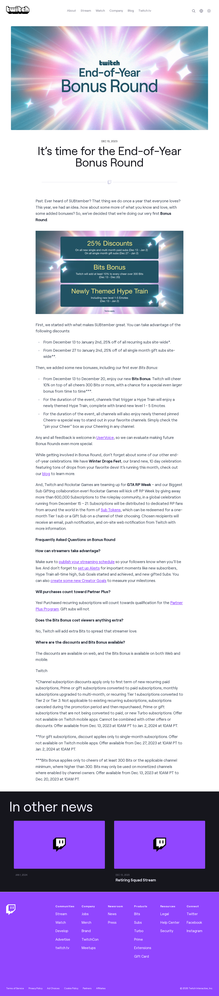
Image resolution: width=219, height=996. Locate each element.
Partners (87, 988)
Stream (86, 10)
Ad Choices (53, 988)
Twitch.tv (144, 10)
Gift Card (141, 956)
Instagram (194, 931)
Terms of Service (15, 988)
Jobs (85, 914)
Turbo (138, 931)
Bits (137, 914)
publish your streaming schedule (87, 561)
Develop (61, 931)
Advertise (62, 939)
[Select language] (201, 11)
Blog (131, 10)
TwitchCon (90, 939)
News (112, 914)
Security (166, 931)
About (71, 10)
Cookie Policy (71, 988)
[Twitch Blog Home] (17, 10)
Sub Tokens (111, 509)
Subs (138, 922)
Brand (86, 931)
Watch (100, 10)
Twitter (192, 914)
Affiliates (101, 988)
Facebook (194, 922)
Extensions (142, 948)
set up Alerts (89, 568)
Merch (86, 922)
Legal (164, 914)
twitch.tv (62, 948)
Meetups (89, 948)
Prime (138, 939)
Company (116, 10)
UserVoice (105, 437)
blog (46, 473)
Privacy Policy (35, 988)
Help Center (169, 922)
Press (112, 922)
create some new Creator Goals (78, 580)
